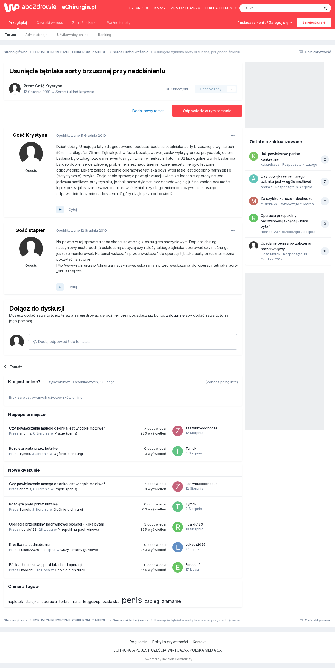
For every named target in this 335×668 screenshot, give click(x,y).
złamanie (171, 601)
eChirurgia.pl (79, 7)
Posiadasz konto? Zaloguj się (263, 22)
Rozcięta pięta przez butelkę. (33, 448)
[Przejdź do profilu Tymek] (177, 451)
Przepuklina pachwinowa (78, 529)
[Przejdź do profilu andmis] (253, 178)
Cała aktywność (50, 22)
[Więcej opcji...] (232, 135)
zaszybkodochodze (201, 428)
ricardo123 (28, 529)
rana (77, 601)
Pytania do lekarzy (147, 8)
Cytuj (73, 209)
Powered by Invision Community (167, 659)
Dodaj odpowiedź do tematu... (63, 341)
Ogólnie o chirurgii (69, 454)
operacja (49, 601)
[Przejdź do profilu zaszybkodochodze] (177, 431)
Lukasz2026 (29, 549)
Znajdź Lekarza (85, 22)
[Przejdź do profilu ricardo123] (177, 527)
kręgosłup (91, 601)
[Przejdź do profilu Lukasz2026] (177, 547)
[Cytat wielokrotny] (60, 209)
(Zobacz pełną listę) (221, 382)
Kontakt (199, 642)
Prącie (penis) (66, 433)
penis (132, 600)
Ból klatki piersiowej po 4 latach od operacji (45, 565)
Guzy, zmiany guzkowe (79, 549)
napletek (15, 601)
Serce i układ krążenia (74, 91)
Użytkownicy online (73, 34)
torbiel (64, 601)
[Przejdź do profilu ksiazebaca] (253, 156)
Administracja (36, 34)
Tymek (24, 454)
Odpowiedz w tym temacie (207, 111)
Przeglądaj (18, 22)
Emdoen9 (27, 570)
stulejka (32, 601)
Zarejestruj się (314, 22)
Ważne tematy (118, 22)
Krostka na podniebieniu (29, 545)
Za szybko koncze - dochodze (286, 199)
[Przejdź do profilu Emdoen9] (177, 567)
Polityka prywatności (170, 642)
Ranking (104, 34)
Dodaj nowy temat (148, 111)
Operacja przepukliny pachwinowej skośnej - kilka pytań (56, 524)
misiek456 (269, 204)
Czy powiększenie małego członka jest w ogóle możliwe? (57, 428)
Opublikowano (81, 135)
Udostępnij (179, 89)
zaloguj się (175, 315)
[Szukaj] (325, 8)
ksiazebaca (270, 164)
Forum (10, 34)
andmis (25, 433)
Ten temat (304, 8)
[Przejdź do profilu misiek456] (253, 201)
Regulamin (138, 642)
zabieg (151, 601)
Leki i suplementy (221, 8)
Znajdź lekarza (185, 8)
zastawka (111, 601)
